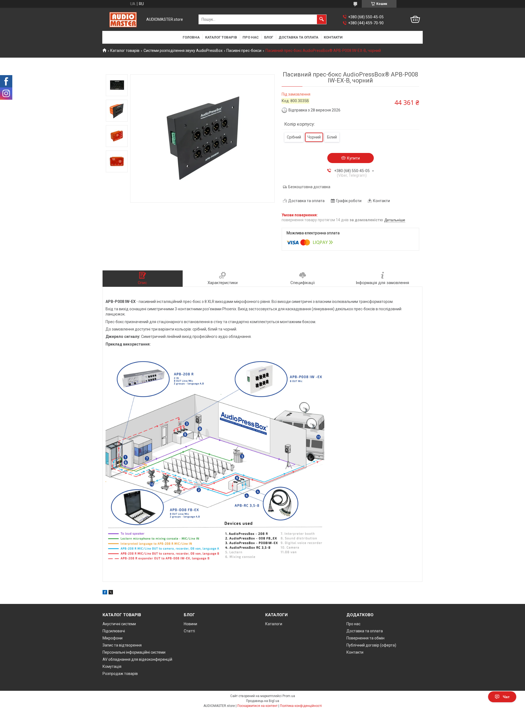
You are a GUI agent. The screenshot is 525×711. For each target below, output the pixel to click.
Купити (353, 158)
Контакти (333, 37)
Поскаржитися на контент (257, 706)
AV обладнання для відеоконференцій (137, 659)
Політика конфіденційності (301, 706)
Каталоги (273, 624)
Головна (191, 37)
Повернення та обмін (365, 638)
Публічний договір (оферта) (371, 645)
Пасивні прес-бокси (243, 50)
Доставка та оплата (298, 37)
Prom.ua (288, 696)
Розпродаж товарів (120, 673)
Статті (189, 631)
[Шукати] (321, 19)
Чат (506, 697)
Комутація (112, 666)
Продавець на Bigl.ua (262, 701)
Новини (190, 624)
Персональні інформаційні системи (134, 652)
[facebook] (105, 593)
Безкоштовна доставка (309, 187)
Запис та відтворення (122, 645)
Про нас (251, 37)
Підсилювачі (114, 631)
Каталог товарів (221, 37)
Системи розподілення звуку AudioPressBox (183, 50)
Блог (268, 37)
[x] (111, 593)
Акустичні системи (119, 624)
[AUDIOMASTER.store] (123, 19)
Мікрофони (112, 638)
